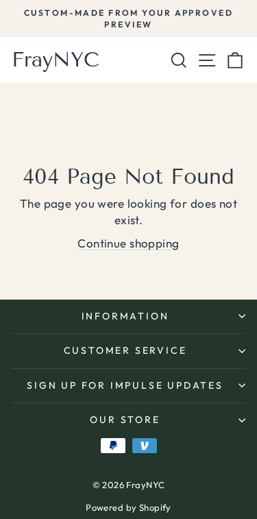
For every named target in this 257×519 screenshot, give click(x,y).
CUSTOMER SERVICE (125, 350)
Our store (125, 419)
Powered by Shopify (128, 507)
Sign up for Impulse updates (125, 385)
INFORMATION (125, 316)
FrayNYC (55, 59)
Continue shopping (128, 243)
